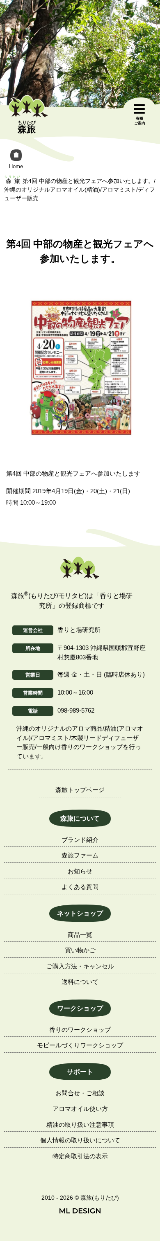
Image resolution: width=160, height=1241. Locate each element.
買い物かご (80, 950)
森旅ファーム (80, 855)
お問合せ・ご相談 (80, 1093)
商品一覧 (80, 934)
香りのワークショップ (80, 1029)
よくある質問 (80, 886)
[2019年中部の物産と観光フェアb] (80, 368)
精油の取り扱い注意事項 (80, 1124)
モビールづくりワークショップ (80, 1045)
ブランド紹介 (80, 839)
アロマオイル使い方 (80, 1108)
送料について (80, 981)
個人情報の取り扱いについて (80, 1140)
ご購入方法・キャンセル (80, 966)
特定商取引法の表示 (80, 1156)
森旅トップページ (80, 789)
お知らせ (80, 871)
